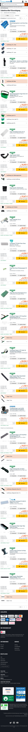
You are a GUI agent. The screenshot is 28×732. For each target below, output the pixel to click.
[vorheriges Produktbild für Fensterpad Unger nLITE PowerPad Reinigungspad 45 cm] (1, 323)
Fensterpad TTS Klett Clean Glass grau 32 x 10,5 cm (18, 244)
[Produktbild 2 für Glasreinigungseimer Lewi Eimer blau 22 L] (4, 30)
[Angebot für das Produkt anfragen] (21, 31)
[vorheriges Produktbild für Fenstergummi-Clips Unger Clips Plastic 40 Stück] (1, 532)
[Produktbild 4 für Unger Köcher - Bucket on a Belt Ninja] (6, 67)
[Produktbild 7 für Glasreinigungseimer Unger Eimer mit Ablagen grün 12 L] (3, 100)
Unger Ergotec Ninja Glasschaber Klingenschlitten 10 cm (17, 376)
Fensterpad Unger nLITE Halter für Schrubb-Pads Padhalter (18, 351)
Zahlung (16, 644)
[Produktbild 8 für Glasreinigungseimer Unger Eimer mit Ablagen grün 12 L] (4, 100)
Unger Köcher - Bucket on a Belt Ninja (18, 61)
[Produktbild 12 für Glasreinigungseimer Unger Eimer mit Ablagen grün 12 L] (5, 101)
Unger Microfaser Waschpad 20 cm (18, 293)
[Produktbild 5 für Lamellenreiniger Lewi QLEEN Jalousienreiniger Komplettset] (6, 414)
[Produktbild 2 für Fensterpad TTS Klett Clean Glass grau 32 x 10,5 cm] (5, 249)
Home (2, 12)
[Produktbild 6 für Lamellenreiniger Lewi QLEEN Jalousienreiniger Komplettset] (2, 415)
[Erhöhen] (14, 39)
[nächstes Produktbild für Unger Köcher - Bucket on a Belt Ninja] (8, 67)
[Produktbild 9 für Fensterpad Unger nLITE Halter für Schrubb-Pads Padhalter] (5, 357)
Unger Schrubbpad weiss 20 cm (17, 131)
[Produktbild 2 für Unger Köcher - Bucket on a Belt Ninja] (4, 67)
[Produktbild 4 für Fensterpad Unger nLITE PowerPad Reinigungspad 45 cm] (6, 441)
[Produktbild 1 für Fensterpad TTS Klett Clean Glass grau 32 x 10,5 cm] (4, 249)
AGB (1, 657)
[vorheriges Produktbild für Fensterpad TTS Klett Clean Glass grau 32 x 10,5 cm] (1, 249)
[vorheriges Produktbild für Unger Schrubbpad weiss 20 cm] (1, 138)
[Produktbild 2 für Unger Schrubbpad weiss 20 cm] (4, 138)
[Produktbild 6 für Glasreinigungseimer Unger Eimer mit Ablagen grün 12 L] (2, 100)
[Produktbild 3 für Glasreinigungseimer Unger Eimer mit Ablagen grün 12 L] (4, 99)
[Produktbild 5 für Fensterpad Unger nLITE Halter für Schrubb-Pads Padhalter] (6, 356)
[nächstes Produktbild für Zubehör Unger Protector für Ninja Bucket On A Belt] (8, 557)
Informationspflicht (4, 662)
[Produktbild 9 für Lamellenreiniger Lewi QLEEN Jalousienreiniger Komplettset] (5, 415)
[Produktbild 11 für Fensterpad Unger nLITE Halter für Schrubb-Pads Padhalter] (4, 358)
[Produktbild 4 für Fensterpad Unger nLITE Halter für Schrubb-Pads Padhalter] (5, 356)
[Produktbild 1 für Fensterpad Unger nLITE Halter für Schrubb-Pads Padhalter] (2, 356)
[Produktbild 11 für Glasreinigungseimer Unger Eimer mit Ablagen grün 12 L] (4, 101)
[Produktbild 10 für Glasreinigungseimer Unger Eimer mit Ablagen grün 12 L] (6, 100)
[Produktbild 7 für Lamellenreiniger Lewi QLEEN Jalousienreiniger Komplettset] (3, 415)
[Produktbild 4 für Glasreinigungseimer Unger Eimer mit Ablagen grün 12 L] (5, 99)
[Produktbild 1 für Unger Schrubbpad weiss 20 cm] (3, 138)
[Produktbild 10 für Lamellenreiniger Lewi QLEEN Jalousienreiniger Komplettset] (6, 415)
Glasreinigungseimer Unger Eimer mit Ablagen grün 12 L (18, 94)
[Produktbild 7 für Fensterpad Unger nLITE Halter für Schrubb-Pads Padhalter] (3, 357)
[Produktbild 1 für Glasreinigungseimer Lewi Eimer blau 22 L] (3, 30)
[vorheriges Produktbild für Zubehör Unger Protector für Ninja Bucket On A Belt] (1, 557)
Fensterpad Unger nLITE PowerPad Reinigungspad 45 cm (18, 316)
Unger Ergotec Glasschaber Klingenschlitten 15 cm (16, 577)
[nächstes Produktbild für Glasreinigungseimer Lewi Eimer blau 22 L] (8, 30)
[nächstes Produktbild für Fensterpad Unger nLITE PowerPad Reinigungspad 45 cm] (8, 323)
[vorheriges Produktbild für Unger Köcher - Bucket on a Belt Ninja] (1, 67)
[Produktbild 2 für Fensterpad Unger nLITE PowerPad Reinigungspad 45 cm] (4, 441)
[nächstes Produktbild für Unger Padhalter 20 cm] (8, 226)
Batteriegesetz (3, 664)
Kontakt (2, 646)
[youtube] (17, 722)
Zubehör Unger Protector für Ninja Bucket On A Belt (18, 551)
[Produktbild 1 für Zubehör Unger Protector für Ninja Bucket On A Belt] (4, 556)
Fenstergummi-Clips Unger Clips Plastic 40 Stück (17, 526)
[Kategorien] (2, 4)
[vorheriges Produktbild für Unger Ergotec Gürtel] (1, 161)
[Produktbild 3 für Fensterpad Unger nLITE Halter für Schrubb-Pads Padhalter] (4, 356)
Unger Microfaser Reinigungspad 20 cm (18, 268)
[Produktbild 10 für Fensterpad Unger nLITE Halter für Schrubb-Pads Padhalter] (6, 357)
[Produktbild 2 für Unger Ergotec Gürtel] (4, 161)
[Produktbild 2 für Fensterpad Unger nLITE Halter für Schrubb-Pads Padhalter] (3, 356)
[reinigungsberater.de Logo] (6, 1)
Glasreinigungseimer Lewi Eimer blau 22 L (18, 23)
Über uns (2, 644)
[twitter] (10, 722)
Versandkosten (17, 646)
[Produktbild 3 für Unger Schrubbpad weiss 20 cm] (5, 138)
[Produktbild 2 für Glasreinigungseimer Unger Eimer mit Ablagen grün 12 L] (3, 99)
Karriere (2, 648)
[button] (23, 1)
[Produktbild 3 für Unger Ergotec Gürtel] (5, 161)
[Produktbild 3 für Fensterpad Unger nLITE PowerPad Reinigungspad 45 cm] (5, 441)
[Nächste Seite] (26, 18)
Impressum (3, 658)
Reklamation (17, 648)
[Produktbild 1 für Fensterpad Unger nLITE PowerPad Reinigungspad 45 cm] (3, 441)
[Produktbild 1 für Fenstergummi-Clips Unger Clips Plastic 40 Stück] (4, 532)
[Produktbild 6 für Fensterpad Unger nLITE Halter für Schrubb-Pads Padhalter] (2, 357)
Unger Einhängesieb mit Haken (17, 469)
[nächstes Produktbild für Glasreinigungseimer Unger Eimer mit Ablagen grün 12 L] (8, 100)
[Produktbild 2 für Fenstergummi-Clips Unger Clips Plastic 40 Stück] (5, 532)
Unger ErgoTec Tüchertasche (16, 188)
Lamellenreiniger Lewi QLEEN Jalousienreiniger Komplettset (17, 409)
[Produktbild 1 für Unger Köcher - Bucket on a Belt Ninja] (3, 67)
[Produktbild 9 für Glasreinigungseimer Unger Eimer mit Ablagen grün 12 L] (5, 100)
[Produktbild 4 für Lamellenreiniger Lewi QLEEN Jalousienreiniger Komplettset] (5, 414)
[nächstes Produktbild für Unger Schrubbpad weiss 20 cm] (8, 138)
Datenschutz (3, 660)
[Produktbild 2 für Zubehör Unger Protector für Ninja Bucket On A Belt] (5, 556)
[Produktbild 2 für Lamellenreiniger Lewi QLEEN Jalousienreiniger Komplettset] (3, 414)
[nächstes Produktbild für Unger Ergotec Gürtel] (8, 161)
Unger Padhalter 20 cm (15, 219)
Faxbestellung (17, 650)
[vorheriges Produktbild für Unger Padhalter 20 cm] (1, 226)
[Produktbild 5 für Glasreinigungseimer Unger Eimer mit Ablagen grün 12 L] (6, 99)
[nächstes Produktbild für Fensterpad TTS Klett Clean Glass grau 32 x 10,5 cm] (8, 249)
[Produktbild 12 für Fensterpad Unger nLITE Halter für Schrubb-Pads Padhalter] (5, 358)
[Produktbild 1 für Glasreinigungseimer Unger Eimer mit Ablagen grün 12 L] (2, 99)
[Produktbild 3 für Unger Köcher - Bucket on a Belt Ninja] (5, 67)
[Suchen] (26, 4)
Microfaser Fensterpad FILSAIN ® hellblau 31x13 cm (18, 501)
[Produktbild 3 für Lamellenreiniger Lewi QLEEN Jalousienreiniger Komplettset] (4, 414)
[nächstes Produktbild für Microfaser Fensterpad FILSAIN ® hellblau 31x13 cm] (8, 508)
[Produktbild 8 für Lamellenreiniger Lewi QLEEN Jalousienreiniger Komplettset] (4, 415)
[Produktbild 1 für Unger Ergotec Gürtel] (3, 161)
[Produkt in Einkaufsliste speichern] (13, 31)
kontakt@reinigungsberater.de (6, 679)
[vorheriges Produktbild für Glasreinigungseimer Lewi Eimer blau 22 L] (1, 30)
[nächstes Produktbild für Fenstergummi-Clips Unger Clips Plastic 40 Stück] (8, 532)
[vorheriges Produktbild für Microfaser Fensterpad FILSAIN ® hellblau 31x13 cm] (1, 508)
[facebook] (14, 722)
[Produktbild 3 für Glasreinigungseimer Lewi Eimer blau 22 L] (5, 30)
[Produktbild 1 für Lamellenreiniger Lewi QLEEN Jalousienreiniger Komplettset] (2, 414)
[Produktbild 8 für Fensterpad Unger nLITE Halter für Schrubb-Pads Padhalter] (4, 357)
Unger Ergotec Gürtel (15, 155)
